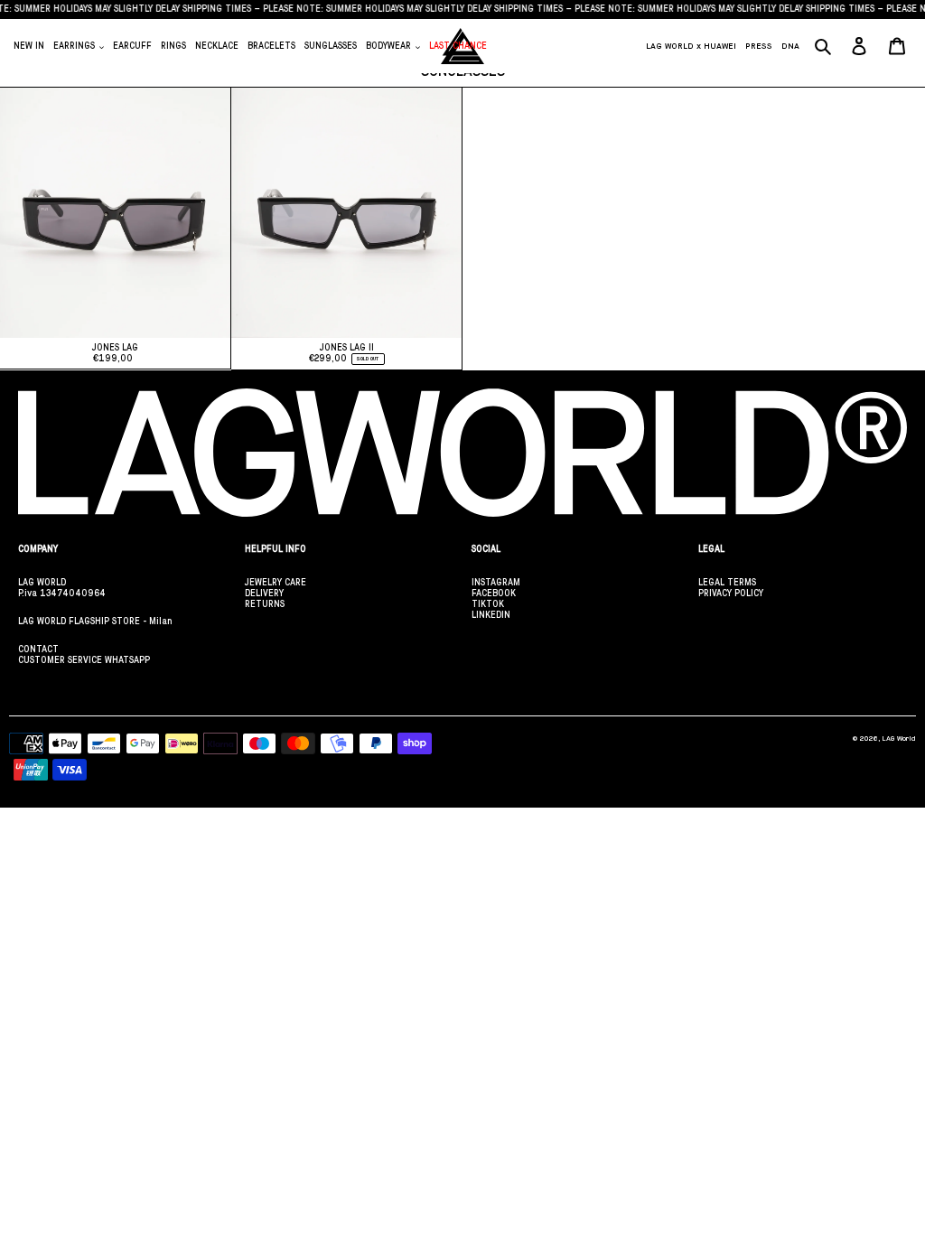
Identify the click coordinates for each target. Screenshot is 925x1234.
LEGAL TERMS (727, 582)
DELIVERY (264, 593)
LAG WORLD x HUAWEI (691, 46)
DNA (790, 46)
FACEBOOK (494, 593)
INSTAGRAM (496, 582)
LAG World (899, 738)
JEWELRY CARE (275, 582)
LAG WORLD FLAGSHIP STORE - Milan (95, 621)
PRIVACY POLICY (730, 593)
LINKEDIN (491, 615)
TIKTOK (488, 604)
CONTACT (38, 649)
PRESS (758, 46)
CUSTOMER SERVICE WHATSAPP (84, 660)
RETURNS (265, 604)
